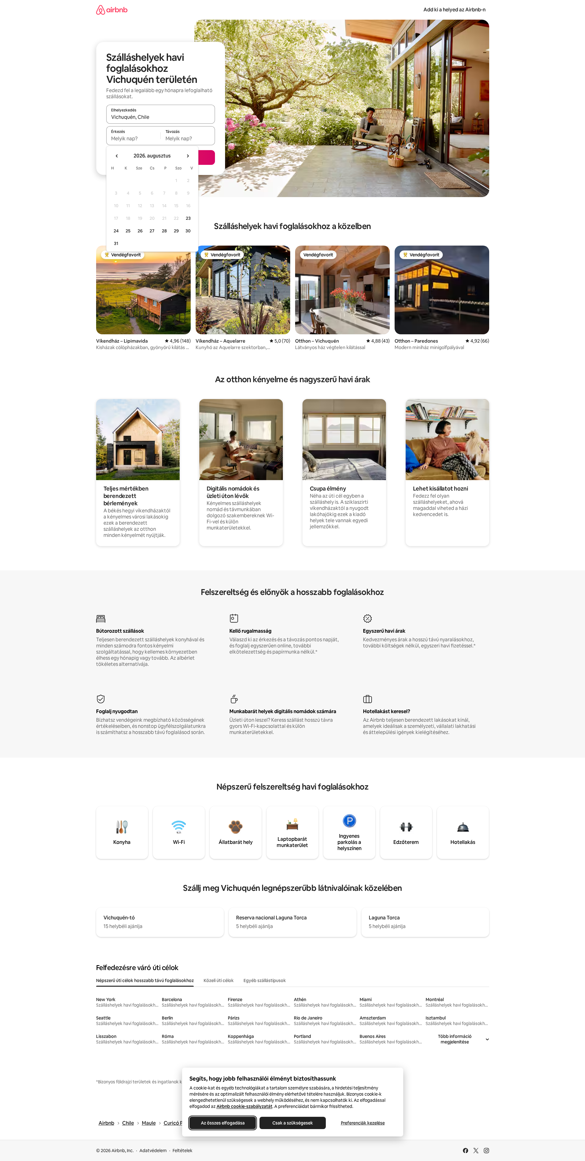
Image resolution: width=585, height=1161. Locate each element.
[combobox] (160, 117)
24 (116, 231)
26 (140, 231)
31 (116, 243)
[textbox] (133, 138)
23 (188, 218)
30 (188, 231)
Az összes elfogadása (222, 1123)
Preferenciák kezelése (362, 1123)
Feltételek (183, 1150)
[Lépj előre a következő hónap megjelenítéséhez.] (187, 156)
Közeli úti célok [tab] (219, 980)
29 (176, 231)
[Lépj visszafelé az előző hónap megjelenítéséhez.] (117, 156)
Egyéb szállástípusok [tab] (265, 980)
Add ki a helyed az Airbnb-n (454, 9)
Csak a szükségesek (292, 1123)
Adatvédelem (153, 1150)
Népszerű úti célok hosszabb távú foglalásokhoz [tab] (145, 980)
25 (128, 231)
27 (152, 231)
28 (164, 231)
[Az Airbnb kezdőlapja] (111, 9)
